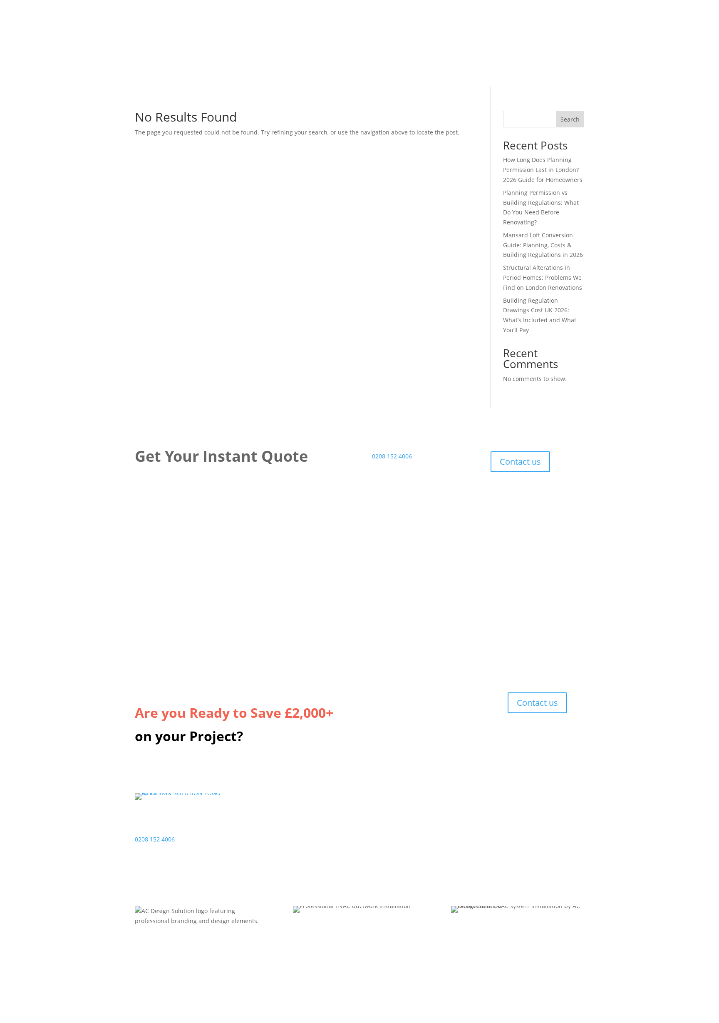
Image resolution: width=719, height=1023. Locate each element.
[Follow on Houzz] (530, 867)
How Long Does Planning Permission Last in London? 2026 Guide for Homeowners (543, 170)
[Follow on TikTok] (513, 867)
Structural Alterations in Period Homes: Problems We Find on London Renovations (542, 277)
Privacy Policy (390, 833)
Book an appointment (283, 843)
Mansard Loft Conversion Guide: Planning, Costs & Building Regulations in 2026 (543, 245)
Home (380, 823)
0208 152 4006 (392, 456)
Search (570, 119)
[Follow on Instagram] (496, 867)
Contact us (520, 461)
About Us (384, 843)
